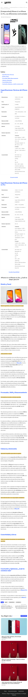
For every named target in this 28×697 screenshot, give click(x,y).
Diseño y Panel (5, 76)
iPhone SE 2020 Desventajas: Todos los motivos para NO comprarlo (13, 660)
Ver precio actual (14, 177)
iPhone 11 (24, 597)
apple (6, 602)
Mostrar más (23, 615)
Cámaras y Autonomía (7, 80)
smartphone (6, 7)
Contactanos (21, 691)
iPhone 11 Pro (24, 590)
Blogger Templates (10, 693)
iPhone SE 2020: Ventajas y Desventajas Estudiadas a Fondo (11, 637)
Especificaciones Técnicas (8, 74)
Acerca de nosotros (12, 691)
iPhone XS (17, 508)
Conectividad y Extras (7, 82)
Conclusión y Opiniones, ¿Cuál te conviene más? (12, 84)
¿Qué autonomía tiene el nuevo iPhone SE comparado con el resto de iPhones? (12, 683)
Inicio (2, 7)
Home (5, 691)
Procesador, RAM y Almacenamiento (10, 78)
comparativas (11, 602)
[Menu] (2, 2)
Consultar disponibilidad (14, 272)
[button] (26, 2)
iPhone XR (19, 363)
